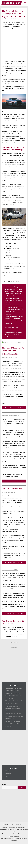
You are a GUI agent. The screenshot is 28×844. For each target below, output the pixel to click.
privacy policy (11, 834)
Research (8, 773)
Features (7, 770)
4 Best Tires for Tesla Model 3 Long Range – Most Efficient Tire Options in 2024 (14, 716)
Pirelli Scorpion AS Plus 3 (10, 357)
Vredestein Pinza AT (8, 492)
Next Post (14, 647)
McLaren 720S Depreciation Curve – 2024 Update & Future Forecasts (13, 724)
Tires (3, 18)
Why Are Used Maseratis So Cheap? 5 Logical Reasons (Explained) (12, 708)
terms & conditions (12, 838)
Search (4, 784)
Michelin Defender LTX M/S (11, 415)
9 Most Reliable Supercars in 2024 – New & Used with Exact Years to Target (13, 696)
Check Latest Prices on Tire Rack (14, 408)
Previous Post (14, 642)
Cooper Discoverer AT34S (10, 570)
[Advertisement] (14, 46)
